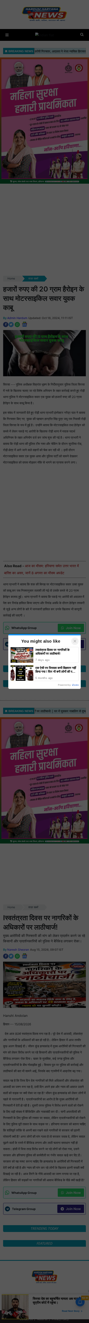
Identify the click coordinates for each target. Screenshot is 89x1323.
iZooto (75, 685)
